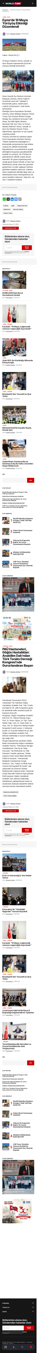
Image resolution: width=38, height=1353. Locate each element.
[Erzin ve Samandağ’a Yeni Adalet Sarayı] (18, 862)
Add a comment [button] (11, 228)
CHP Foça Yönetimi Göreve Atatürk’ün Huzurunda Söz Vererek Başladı (14, 506)
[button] (3, 3)
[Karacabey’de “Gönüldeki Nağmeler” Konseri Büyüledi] (18, 896)
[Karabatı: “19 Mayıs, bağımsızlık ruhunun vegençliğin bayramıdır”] (18, 314)
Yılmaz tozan (8, 213)
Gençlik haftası (22, 205)
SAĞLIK (11, 646)
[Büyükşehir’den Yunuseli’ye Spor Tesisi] (18, 381)
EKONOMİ (5, 290)
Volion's (11, 1343)
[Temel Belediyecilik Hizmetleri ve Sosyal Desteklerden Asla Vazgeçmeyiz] (18, 1031)
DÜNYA (4, 1311)
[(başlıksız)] (18, 585)
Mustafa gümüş (18, 209)
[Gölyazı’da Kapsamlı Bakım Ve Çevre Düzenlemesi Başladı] (5, 542)
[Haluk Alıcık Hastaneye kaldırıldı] (5, 531)
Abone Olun (27, 247)
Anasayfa (5, 10)
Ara (3, 474)
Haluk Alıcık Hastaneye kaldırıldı (12, 496)
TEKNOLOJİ (5, 1307)
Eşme (12, 205)
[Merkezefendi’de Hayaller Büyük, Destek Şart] (18, 415)
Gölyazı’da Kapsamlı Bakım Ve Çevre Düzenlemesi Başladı (14, 499)
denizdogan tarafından (10, 609)
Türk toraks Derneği (10, 795)
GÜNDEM (9, 324)
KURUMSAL (5, 1303)
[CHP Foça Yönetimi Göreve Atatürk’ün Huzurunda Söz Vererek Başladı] (5, 564)
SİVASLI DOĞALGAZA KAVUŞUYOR (13, 503)
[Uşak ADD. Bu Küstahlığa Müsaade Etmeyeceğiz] (18, 347)
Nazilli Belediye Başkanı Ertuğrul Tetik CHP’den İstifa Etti (14, 493)
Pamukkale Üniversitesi (11, 792)
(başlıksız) (8, 588)
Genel (4, 17)
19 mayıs (6, 205)
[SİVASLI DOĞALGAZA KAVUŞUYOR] (5, 553)
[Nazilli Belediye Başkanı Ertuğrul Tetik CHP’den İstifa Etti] (5, 520)
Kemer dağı (7, 209)
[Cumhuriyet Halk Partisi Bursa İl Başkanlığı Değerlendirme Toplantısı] (18, 997)
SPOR (8, 17)
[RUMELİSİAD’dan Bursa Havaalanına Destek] (18, 280)
